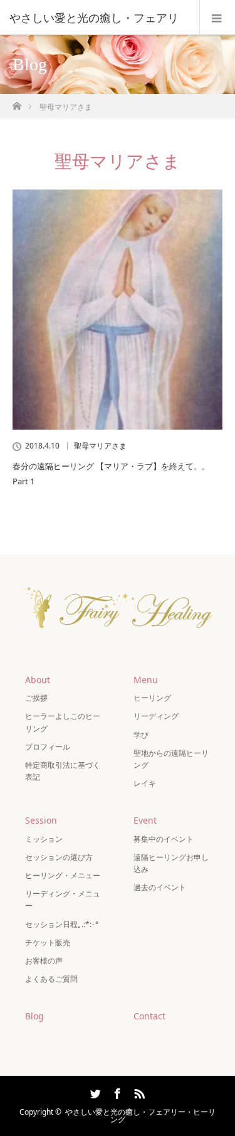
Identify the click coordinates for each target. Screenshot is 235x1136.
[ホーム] (17, 102)
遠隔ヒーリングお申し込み (171, 863)
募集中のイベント (163, 839)
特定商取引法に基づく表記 (62, 771)
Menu (145, 680)
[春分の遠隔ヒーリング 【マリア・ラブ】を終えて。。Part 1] (117, 309)
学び (141, 735)
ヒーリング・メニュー (62, 875)
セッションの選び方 (59, 857)
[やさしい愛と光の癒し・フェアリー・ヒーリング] (118, 639)
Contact (149, 1016)
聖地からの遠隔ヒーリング (171, 759)
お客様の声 (44, 960)
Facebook (116, 1091)
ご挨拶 (36, 698)
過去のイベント (159, 887)
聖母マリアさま (100, 446)
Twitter (94, 1091)
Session (41, 820)
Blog (34, 1016)
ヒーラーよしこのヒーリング (62, 722)
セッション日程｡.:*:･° (61, 924)
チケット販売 (47, 942)
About (37, 680)
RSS (137, 1091)
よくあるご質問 (51, 979)
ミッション (44, 839)
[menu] (217, 17)
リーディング (156, 716)
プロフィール (47, 746)
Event (145, 820)
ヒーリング (152, 698)
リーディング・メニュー (62, 899)
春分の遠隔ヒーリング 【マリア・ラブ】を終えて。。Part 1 (111, 473)
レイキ (144, 783)
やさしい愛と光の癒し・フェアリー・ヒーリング (140, 1116)
